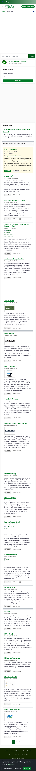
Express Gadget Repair (12, 522)
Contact (29, 751)
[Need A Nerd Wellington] (18, 717)
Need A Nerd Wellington (12, 709)
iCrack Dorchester (10, 555)
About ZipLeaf (15, 751)
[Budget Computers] (18, 374)
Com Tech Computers (11, 399)
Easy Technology (10, 474)
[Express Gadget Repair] (18, 529)
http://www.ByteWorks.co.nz (13, 156)
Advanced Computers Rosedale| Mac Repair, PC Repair (17, 225)
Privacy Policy (11, 764)
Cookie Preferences (18, 758)
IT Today (7, 612)
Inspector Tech (9, 587)
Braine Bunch (9, 334)
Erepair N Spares (10, 498)
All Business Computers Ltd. (14, 259)
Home (3, 11)
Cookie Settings (7, 768)
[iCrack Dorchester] (18, 562)
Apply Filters (18, 80)
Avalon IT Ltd (9, 301)
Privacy (17, 754)
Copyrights (25, 754)
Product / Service (8, 73)
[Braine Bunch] (18, 341)
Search (32, 56)
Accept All (27, 768)
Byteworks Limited (10, 149)
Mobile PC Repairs (10, 677)
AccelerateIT (8, 176)
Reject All (18, 768)
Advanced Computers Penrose (14, 200)
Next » (21, 742)
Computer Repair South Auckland (15, 423)
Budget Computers (10, 366)
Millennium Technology (12, 658)
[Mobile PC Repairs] (18, 684)
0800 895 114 (9, 153)
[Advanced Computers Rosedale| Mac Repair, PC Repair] (18, 233)
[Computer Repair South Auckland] (18, 431)
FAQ (23, 751)
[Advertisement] (18, 33)
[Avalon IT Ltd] (18, 308)
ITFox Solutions (9, 634)
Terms (10, 754)
